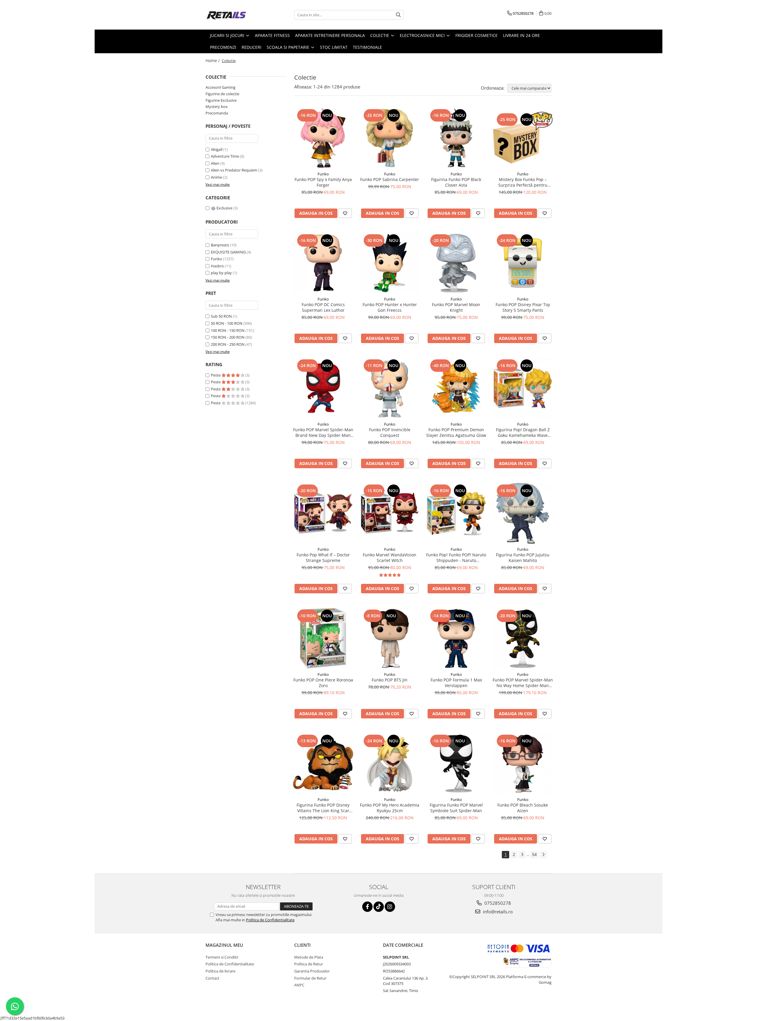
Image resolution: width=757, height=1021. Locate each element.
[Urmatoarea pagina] (543, 854)
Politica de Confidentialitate (270, 920)
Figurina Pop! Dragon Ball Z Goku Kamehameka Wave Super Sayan (523, 432)
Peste (216, 375)
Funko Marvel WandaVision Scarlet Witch (389, 557)
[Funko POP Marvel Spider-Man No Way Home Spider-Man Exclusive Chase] (522, 638)
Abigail (217, 149)
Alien (215, 163)
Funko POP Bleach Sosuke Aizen (522, 807)
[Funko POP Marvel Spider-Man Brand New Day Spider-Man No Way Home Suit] (323, 388)
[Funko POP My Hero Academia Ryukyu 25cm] (389, 763)
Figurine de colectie (222, 93)
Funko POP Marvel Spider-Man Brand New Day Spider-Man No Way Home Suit (323, 432)
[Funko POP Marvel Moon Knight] (456, 263)
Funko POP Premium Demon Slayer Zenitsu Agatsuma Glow (456, 432)
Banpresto (220, 245)
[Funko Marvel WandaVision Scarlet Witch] (389, 513)
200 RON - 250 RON (228, 344)
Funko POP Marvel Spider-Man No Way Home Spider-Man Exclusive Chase (523, 682)
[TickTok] (378, 907)
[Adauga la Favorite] (345, 213)
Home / (213, 60)
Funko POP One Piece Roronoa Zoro (323, 682)
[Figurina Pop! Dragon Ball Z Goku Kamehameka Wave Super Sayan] (522, 388)
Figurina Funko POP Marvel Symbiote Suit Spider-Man (456, 807)
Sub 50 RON (221, 316)
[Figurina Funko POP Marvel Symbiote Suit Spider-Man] (456, 763)
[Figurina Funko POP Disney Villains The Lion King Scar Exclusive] (323, 763)
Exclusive (224, 208)
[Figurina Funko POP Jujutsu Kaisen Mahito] (522, 513)
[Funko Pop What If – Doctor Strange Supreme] (323, 513)
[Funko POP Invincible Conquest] (389, 388)
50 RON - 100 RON (226, 323)
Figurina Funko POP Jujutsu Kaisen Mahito (522, 557)
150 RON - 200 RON (228, 337)
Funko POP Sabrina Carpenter (389, 179)
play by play (221, 272)
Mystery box (217, 106)
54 (534, 854)
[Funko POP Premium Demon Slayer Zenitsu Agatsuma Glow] (456, 388)
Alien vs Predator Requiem (234, 170)
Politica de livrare (220, 971)
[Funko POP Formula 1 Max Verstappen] (456, 638)
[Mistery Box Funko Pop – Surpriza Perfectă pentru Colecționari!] (522, 138)
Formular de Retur (310, 978)
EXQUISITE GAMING (228, 252)
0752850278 (497, 903)
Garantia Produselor (312, 971)
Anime (217, 177)
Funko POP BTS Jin (389, 680)
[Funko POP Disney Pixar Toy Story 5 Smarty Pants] (522, 263)
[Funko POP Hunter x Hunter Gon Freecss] (389, 263)
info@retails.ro (497, 912)
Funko (216, 258)
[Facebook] (367, 907)
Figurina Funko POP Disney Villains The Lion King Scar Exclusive (323, 807)
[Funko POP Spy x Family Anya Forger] (323, 138)
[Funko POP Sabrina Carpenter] (389, 138)
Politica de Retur (308, 964)
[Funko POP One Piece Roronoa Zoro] (323, 638)
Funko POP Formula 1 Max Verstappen (456, 682)
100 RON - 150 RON (228, 330)
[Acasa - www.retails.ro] (235, 14)
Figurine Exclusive (221, 100)
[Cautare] (398, 15)
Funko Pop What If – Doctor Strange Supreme (323, 557)
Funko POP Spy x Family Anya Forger (323, 182)
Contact (212, 978)
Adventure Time (225, 156)
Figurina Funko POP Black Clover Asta (456, 182)
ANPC (299, 985)
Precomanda (217, 113)
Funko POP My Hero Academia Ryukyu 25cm (389, 807)
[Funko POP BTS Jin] (389, 638)
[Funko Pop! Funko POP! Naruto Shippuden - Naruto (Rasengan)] (456, 513)
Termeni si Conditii (222, 957)
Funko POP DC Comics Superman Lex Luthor (323, 307)
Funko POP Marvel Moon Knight (456, 307)
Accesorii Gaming (220, 87)
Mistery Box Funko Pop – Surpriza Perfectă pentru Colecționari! (522, 182)
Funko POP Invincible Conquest (389, 432)
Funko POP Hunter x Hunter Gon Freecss (390, 307)
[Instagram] (390, 907)
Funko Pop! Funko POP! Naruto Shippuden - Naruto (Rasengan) (456, 557)
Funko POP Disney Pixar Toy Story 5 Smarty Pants (523, 307)
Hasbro (217, 266)
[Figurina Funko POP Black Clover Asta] (456, 138)
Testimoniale (367, 47)
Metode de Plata (308, 957)
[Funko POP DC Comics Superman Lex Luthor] (323, 263)
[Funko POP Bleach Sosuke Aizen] (522, 763)
